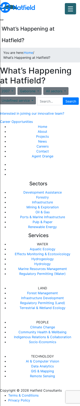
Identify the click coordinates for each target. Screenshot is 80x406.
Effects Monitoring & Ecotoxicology (42, 254)
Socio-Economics (42, 342)
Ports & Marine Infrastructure (42, 217)
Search (70, 101)
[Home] (17, 7)
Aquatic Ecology (42, 249)
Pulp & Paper (43, 222)
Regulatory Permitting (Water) (42, 274)
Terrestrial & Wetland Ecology (42, 308)
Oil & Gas (42, 212)
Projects (42, 136)
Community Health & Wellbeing (42, 332)
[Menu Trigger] (70, 8)
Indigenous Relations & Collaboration (42, 337)
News (42, 141)
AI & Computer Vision (42, 361)
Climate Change (42, 327)
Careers (43, 146)
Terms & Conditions (23, 395)
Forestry (42, 197)
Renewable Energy (42, 227)
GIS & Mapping (42, 371)
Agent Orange (42, 156)
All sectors (54, 91)
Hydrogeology (42, 259)
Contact (42, 151)
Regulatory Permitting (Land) (42, 303)
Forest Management (42, 293)
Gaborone (28, 91)
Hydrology (42, 264)
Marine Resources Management (42, 269)
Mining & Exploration (42, 207)
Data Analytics (42, 366)
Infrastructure (42, 202)
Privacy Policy (19, 400)
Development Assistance (42, 192)
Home (42, 127)
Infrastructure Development (42, 298)
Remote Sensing (42, 376)
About (42, 131)
